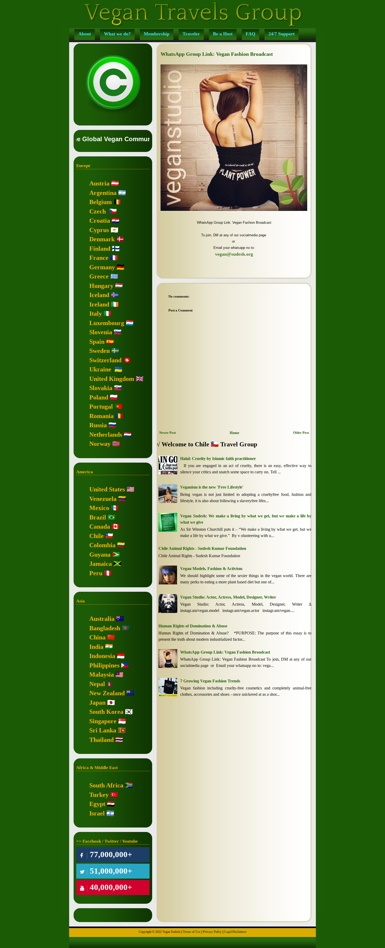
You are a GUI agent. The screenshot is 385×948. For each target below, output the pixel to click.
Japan (97, 702)
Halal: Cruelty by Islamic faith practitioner (218, 458)
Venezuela (103, 498)
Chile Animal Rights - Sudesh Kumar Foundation (202, 548)
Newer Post (167, 433)
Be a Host (223, 33)
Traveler (191, 33)
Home (234, 433)
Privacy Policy (212, 932)
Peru (95, 573)
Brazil (97, 517)
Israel (97, 813)
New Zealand (107, 693)
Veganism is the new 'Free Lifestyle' (211, 487)
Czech (97, 211)
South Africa (106, 785)
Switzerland (105, 360)
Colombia (102, 545)
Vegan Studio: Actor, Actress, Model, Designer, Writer (228, 597)
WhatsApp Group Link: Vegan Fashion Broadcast (225, 652)
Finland (99, 248)
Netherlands (105, 434)
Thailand (101, 739)
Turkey (99, 794)
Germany (102, 267)
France (98, 257)
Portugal (101, 406)
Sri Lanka (102, 730)
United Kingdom (111, 378)
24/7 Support (281, 33)
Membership (156, 33)
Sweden (99, 350)
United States (107, 489)
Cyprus (99, 230)
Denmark (102, 239)
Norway (100, 443)
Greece (99, 276)
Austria (99, 183)
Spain (96, 341)
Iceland (99, 295)
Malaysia (101, 674)
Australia (101, 618)
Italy (95, 313)
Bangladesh (104, 628)
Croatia (99, 220)
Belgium (100, 202)
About (84, 33)
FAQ (250, 33)
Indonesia (102, 656)
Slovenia (100, 332)
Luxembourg (106, 323)
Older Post (301, 433)
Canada (99, 526)
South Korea (106, 711)
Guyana (100, 554)
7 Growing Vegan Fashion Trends (210, 681)
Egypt (97, 804)
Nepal (97, 684)
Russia (98, 425)
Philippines (104, 665)
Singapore (103, 721)
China (97, 637)
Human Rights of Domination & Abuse (192, 626)
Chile (96, 536)
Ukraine (100, 369)
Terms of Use (191, 932)
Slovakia (100, 388)
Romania (101, 416)
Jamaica (100, 563)
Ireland (99, 304)
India (96, 646)
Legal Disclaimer (235, 932)
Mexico (99, 508)
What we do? (117, 33)
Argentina (103, 192)
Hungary (101, 285)
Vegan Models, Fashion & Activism (211, 568)
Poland (98, 397)
